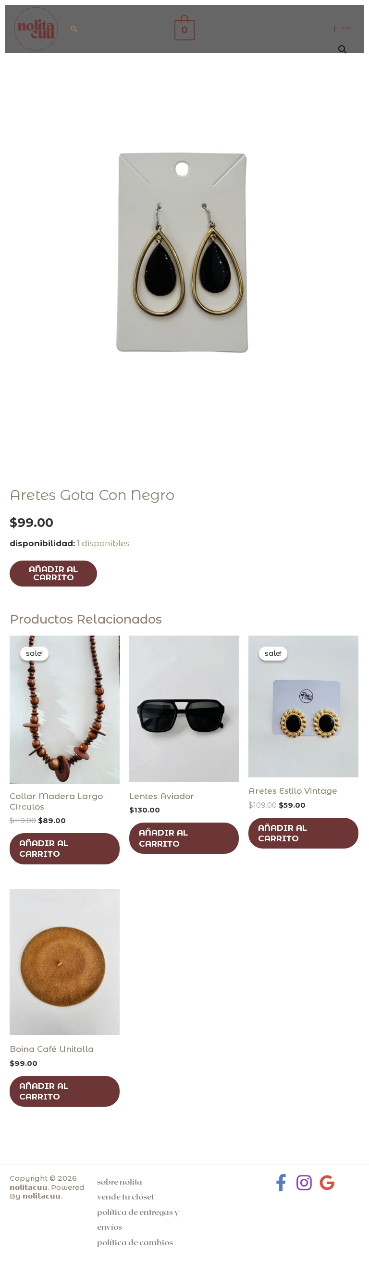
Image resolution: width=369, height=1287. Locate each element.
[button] (74, 29)
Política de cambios (135, 1242)
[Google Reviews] (327, 1182)
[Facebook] (281, 1182)
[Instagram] (304, 1182)
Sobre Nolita (119, 1181)
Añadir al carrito (53, 573)
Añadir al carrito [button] (43, 848)
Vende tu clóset (125, 1196)
